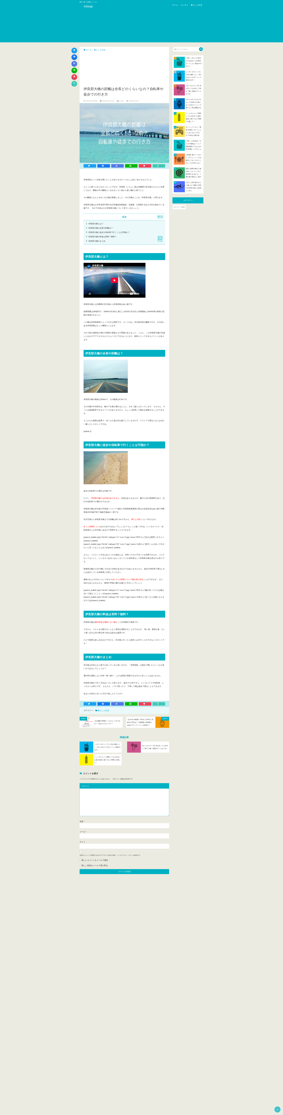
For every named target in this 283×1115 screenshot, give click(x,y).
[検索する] (201, 49)
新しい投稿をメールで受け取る (95, 865)
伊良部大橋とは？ (95, 224)
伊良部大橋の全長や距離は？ (100, 228)
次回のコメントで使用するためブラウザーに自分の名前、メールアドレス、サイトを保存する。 (110, 855)
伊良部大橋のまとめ (96, 241)
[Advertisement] (141, 26)
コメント (85, 786)
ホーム (175, 5)
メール (83, 832)
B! (74, 63)
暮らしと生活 (196, 5)
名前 (82, 821)
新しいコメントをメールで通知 (95, 860)
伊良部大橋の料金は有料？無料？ (102, 237)
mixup (88, 6)
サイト (82, 842)
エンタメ (184, 5)
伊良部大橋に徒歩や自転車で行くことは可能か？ (109, 232)
